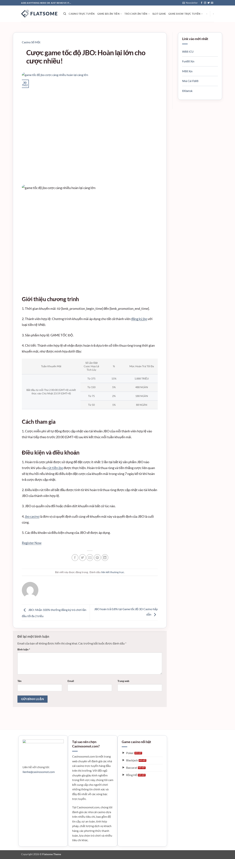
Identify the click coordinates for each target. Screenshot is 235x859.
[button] (190, 3)
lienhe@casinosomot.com (39, 771)
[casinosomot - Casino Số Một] (39, 14)
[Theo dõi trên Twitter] (208, 3)
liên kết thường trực (112, 572)
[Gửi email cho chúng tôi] (212, 3)
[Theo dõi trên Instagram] (205, 3)
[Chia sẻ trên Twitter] (82, 557)
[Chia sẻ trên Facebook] (75, 557)
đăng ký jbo (139, 319)
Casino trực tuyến (82, 13)
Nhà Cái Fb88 (190, 81)
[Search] (64, 13)
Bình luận (23, 649)
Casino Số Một (31, 42)
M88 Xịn (187, 71)
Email (71, 680)
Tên (19, 680)
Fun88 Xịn (188, 61)
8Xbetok (187, 90)
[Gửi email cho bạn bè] (89, 557)
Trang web (123, 680)
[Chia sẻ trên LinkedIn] (105, 557)
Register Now (31, 543)
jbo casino (32, 516)
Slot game (159, 13)
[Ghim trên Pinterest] (97, 557)
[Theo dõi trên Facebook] (201, 3)
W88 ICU (188, 51)
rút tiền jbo (55, 468)
